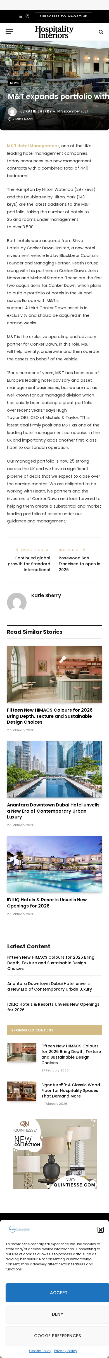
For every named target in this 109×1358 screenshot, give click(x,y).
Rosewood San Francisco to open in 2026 (79, 564)
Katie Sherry (38, 111)
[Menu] (9, 31)
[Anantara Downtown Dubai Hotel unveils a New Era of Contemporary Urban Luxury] (54, 769)
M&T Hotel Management (33, 146)
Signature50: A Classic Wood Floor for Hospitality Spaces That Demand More (70, 1090)
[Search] (100, 31)
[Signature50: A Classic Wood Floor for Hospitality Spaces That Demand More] (21, 1091)
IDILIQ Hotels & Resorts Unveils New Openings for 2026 (47, 903)
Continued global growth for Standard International (29, 564)
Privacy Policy (65, 1350)
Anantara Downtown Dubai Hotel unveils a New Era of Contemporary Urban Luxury (53, 811)
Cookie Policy (40, 1350)
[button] (100, 1230)
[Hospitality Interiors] (54, 32)
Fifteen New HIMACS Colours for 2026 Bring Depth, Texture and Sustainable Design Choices (50, 716)
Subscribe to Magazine (63, 16)
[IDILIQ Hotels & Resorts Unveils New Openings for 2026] (54, 864)
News (14, 83)
